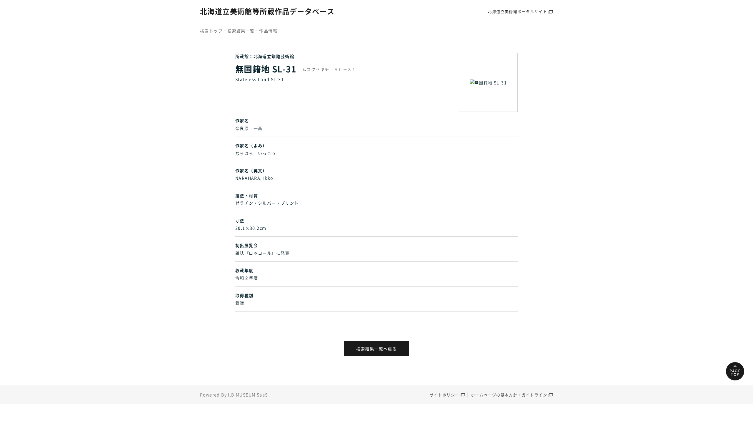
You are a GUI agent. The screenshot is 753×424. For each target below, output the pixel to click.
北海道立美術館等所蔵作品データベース (267, 11)
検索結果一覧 (240, 31)
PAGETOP (735, 372)
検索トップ (211, 31)
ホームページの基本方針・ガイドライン (509, 395)
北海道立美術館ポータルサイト (517, 11)
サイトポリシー (444, 395)
